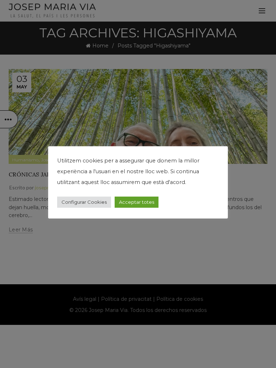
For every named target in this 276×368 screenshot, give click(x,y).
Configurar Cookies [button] (84, 202)
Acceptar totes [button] (136, 202)
